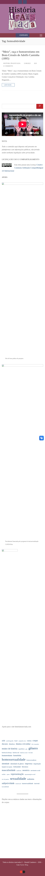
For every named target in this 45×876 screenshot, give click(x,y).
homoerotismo (7, 755)
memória (26, 770)
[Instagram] (25, 2)
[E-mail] (21, 872)
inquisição (37, 764)
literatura (25, 767)
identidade (5, 764)
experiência (21, 749)
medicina (18, 770)
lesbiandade (17, 767)
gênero (33, 748)
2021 (35, 63)
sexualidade (18, 778)
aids (3, 741)
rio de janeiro (5, 779)
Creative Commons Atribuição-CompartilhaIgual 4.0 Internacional (22, 168)
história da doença (7, 752)
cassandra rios (22, 741)
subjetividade (8, 783)
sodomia (30, 779)
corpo (35, 740)
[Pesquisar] (39, 106)
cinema (29, 741)
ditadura (12, 744)
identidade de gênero (17, 764)
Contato (23, 35)
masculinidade (8, 770)
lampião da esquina (7, 767)
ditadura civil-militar (23, 744)
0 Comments (8, 66)
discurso (5, 744)
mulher (4, 774)
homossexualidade (14, 759)
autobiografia (9, 741)
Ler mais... (8, 85)
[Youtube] (20, 2)
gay (26, 749)
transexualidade (27, 783)
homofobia (17, 755)
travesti (36, 783)
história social (23, 752)
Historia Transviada (12, 63)
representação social (30, 774)
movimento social (35, 770)
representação (17, 774)
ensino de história (9, 748)
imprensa (28, 764)
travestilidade (5, 786)
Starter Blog (24, 865)
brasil (15, 741)
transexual (18, 783)
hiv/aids (30, 752)
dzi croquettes (35, 744)
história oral (16, 752)
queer (8, 774)
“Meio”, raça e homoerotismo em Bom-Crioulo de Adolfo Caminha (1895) (20, 55)
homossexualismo (31, 760)
